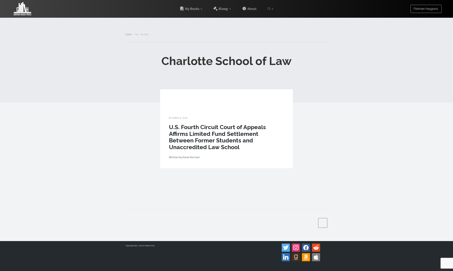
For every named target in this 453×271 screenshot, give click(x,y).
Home (129, 34)
